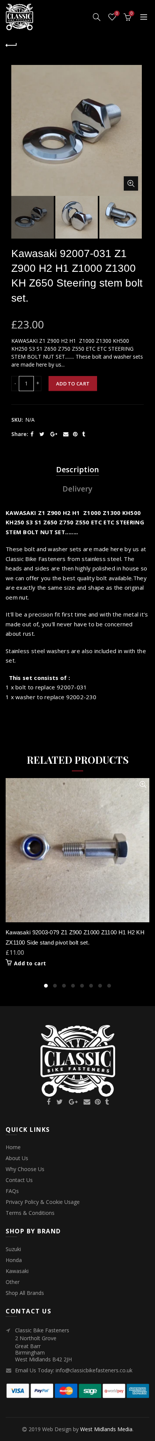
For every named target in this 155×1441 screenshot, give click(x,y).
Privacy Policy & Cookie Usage (43, 1201)
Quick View (142, 784)
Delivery (77, 489)
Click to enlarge (131, 183)
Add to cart (73, 383)
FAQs (12, 1190)
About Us (17, 1158)
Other (13, 1281)
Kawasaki (17, 1271)
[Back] (11, 44)
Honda (14, 1260)
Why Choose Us (25, 1169)
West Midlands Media (106, 1429)
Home (13, 1147)
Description (77, 469)
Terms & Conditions (30, 1212)
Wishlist (117, 13)
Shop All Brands (25, 1292)
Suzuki (13, 1249)
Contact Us (19, 1180)
